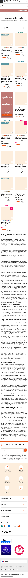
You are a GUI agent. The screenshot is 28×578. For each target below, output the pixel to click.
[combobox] (14, 5)
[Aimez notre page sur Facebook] (2, 533)
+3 (24, 135)
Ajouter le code (7, 115)
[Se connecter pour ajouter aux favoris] (12, 44)
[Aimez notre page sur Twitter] (5, 533)
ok (25, 450)
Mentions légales (20, 566)
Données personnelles (6, 568)
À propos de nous (6, 510)
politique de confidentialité (14, 459)
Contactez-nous (5, 516)
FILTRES (7, 27)
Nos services (4, 504)
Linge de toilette (8, 14)
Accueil (2, 14)
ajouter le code (24, 10)
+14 (11, 135)
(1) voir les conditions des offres (7, 576)
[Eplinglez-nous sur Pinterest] (10, 533)
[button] (14, 561)
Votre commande (6, 498)
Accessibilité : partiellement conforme (9, 569)
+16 (11, 47)
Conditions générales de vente (8, 566)
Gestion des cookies (17, 568)
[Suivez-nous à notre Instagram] (7, 533)
